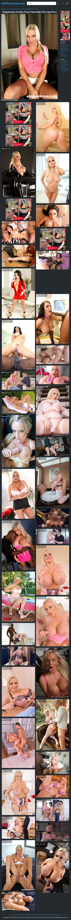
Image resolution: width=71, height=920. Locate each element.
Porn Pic (62, 54)
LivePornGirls (64, 70)
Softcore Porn (64, 65)
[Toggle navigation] (67, 3)
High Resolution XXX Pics (44, 914)
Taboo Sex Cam (64, 45)
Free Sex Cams (13, 914)
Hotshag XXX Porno (31, 9)
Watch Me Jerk (64, 48)
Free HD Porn (32, 914)
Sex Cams (13, 9)
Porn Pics (63, 66)
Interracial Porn (56, 914)
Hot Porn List (22, 914)
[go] (58, 3)
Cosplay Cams (5, 9)
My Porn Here (64, 46)
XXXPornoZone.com (13, 3)
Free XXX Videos (64, 68)
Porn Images (64, 56)
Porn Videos (21, 9)
